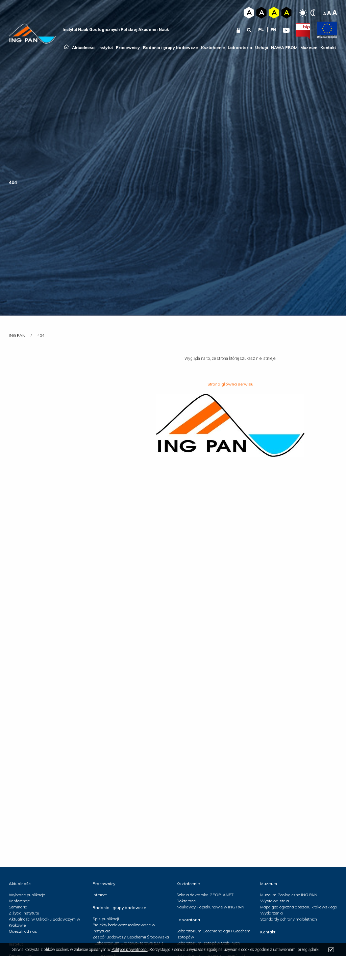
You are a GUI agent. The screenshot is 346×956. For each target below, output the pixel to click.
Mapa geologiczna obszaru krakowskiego (298, 906)
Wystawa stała (274, 900)
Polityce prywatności (130, 949)
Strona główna (66, 47)
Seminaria (18, 906)
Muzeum (308, 47)
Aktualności (83, 47)
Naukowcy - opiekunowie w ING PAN (210, 906)
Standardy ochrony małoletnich (288, 919)
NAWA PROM (284, 47)
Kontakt (328, 47)
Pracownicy (128, 47)
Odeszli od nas (23, 931)
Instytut (105, 47)
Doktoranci (186, 900)
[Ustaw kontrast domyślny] (303, 13)
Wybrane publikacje (27, 894)
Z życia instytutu (24, 912)
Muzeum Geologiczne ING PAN (288, 894)
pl (261, 29)
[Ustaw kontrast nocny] (313, 13)
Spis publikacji (106, 918)
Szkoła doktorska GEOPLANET (204, 894)
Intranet (100, 894)
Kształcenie (213, 47)
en (273, 29)
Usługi (261, 47)
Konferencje (19, 900)
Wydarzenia (271, 912)
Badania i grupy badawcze (170, 47)
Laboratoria (240, 47)
